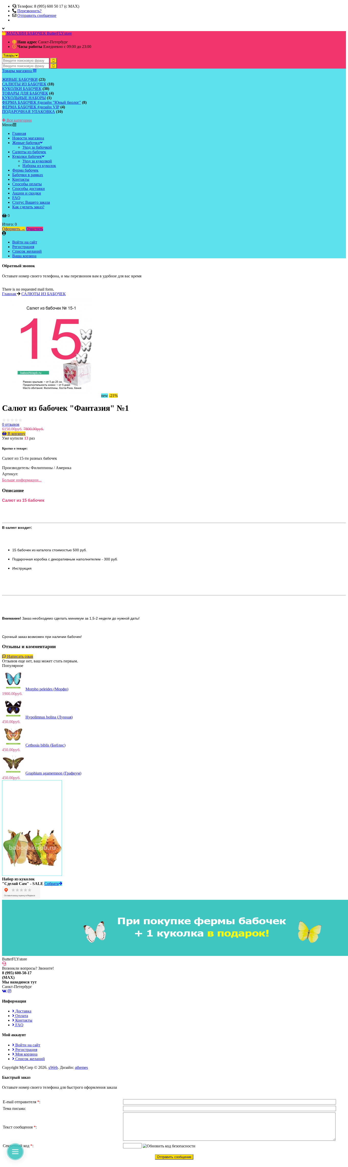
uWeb (53, 1067)
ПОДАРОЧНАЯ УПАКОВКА (28, 111)
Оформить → (13, 229)
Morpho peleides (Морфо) (46, 689)
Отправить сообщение (36, 15)
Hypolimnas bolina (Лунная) (49, 717)
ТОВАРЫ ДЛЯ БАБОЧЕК (25, 93)
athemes (81, 1067)
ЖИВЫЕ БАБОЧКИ (20, 79)
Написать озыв (19, 656)
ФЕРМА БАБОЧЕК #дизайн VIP (30, 107)
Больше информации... (22, 480)
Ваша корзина (24, 256)
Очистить (34, 229)
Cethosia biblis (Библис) (45, 745)
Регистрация (23, 247)
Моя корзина (25, 1054)
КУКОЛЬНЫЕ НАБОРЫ (24, 98)
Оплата (21, 1016)
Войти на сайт (24, 242)
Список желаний (27, 251)
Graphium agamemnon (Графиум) (53, 773)
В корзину (16, 433)
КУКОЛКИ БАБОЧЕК (22, 88)
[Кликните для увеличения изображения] (51, 345)
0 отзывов (10, 424)
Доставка (22, 1011)
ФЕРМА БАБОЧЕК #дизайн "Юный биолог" (41, 102)
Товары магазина (17, 71)
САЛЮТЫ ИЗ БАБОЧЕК (24, 84)
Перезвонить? (29, 11)
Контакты (23, 1020)
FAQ (18, 1025)
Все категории (19, 120)
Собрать (51, 883)
